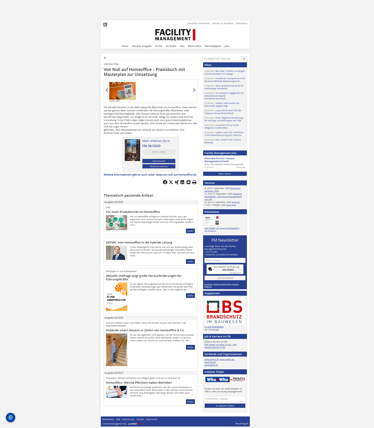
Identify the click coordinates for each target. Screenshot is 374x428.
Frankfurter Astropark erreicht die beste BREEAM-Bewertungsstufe (225, 80)
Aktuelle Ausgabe (142, 46)
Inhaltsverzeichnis (159, 166)
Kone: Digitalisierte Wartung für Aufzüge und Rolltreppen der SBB (224, 119)
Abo (182, 46)
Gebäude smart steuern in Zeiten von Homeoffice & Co (145, 330)
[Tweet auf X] (171, 183)
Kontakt (140, 419)
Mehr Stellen (225, 173)
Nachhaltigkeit (213, 46)
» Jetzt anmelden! (225, 278)
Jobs (227, 46)
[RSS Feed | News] (105, 25)
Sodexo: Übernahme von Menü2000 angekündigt (222, 104)
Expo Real (231, 205)
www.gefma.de (212, 359)
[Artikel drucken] (194, 182)
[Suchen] (244, 58)
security (236, 202)
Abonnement (159, 161)
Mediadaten (242, 23)
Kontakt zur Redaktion (223, 23)
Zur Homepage (212, 329)
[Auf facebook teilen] (165, 183)
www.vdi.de (210, 362)
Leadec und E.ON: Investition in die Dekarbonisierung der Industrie (224, 134)
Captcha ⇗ (236, 273)
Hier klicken (228, 269)
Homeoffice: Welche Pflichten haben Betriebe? (139, 383)
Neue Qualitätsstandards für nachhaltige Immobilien (224, 87)
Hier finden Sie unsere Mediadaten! (222, 228)
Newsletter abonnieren (198, 23)
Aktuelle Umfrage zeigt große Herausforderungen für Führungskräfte (144, 277)
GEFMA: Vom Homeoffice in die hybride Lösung (139, 242)
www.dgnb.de (211, 365)
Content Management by (114, 423)
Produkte (171, 46)
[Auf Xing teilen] (177, 183)
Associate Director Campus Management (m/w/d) (220, 160)
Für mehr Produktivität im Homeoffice (133, 212)
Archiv (158, 46)
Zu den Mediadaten (214, 326)
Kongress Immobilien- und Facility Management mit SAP (223, 196)
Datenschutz (128, 419)
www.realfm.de (227, 359)
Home (124, 46)
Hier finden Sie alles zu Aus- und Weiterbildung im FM (221, 346)
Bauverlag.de (242, 423)
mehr (190, 231)
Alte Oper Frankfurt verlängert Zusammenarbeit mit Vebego (225, 72)
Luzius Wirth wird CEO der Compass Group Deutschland (223, 112)
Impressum (151, 419)
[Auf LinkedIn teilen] (183, 183)
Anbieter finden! (226, 405)
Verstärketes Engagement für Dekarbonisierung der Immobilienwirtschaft (224, 96)
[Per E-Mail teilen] (188, 182)
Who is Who (194, 46)
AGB (118, 419)
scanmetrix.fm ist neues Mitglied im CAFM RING (222, 126)
